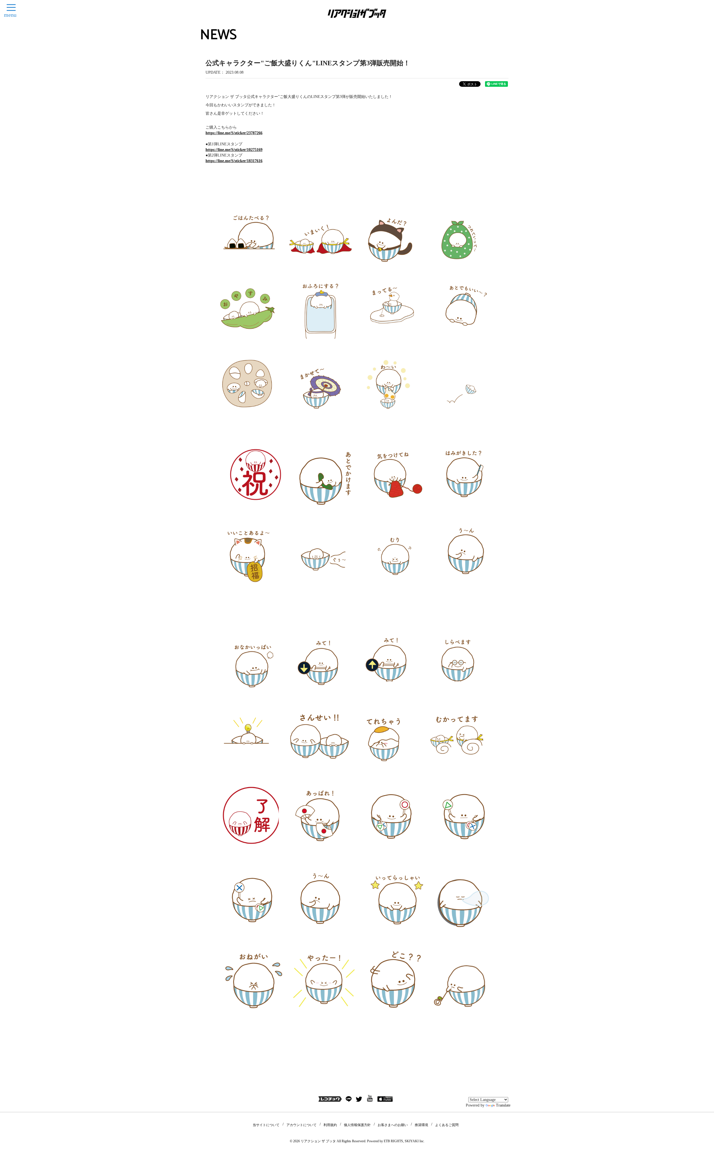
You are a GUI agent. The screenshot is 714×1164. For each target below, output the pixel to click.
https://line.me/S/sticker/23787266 (234, 133)
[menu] (11, 7)
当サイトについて (266, 1125)
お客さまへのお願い (393, 1125)
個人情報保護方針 (357, 1125)
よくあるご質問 (447, 1125)
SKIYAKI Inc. (414, 1141)
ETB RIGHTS (393, 1141)
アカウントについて (301, 1125)
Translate (503, 1105)
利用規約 (330, 1125)
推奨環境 (421, 1125)
